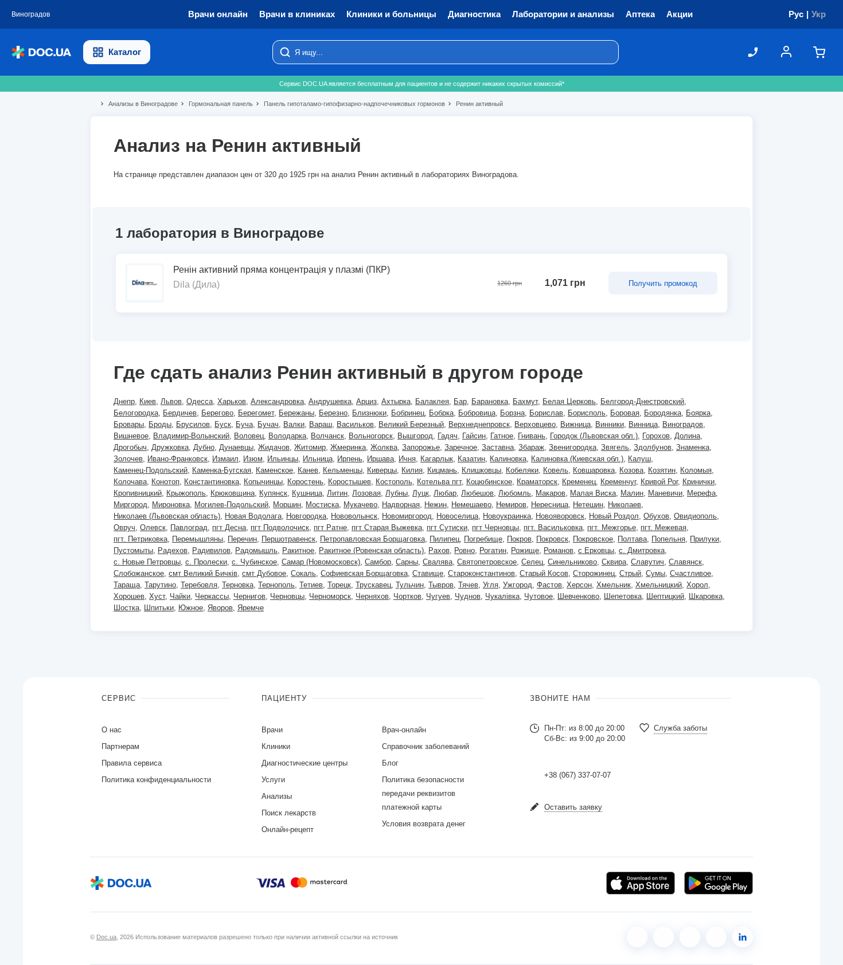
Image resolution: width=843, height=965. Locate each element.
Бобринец (407, 413)
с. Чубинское (254, 562)
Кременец (579, 481)
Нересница (549, 504)
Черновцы (287, 596)
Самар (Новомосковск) (321, 562)
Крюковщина (232, 493)
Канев (308, 470)
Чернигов (249, 596)
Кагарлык (436, 458)
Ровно (464, 550)
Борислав (546, 413)
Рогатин (492, 550)
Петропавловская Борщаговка (372, 539)
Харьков (231, 401)
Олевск (153, 527)
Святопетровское (487, 562)
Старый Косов (544, 573)
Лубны (396, 493)
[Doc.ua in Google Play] (718, 883)
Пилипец (444, 539)
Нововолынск (354, 516)
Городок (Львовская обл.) (594, 435)
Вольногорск (371, 435)
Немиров (511, 504)
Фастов (549, 584)
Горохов (656, 435)
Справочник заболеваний (425, 746)
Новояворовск (560, 516)
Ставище (427, 573)
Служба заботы (680, 728)
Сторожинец (594, 573)
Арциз (366, 401)
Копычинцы (263, 481)
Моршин (287, 504)
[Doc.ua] (41, 52)
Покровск (552, 539)
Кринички (698, 481)
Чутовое (538, 596)
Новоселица (457, 516)
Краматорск (537, 481)
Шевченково (578, 596)
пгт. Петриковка (140, 539)
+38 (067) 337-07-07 (577, 775)
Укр (818, 14)
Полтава (632, 539)
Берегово (217, 413)
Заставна (498, 447)
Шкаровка (706, 596)
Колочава (130, 481)
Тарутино (160, 584)
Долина (687, 435)
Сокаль (303, 573)
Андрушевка (330, 401)
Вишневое (131, 435)
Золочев (128, 458)
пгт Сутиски (447, 527)
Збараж (531, 447)
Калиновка (508, 458)
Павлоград (189, 527)
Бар (460, 401)
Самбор (378, 562)
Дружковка (170, 447)
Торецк (339, 584)
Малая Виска (593, 493)
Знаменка (692, 447)
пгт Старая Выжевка (387, 527)
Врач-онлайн (404, 729)
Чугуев (438, 596)
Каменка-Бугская (221, 470)
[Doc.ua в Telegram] (690, 937)
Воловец (249, 435)
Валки (294, 424)
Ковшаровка (594, 470)
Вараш (320, 424)
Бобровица (476, 413)
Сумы (655, 573)
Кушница (307, 493)
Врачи (272, 729)
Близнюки (369, 413)
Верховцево (535, 424)
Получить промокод (663, 283)
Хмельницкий (658, 584)
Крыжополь (186, 493)
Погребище (483, 539)
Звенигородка (572, 447)
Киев (147, 401)
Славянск (685, 562)
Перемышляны (197, 539)
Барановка (489, 401)
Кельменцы (342, 470)
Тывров (441, 584)
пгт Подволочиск (280, 527)
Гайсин (474, 435)
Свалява (437, 562)
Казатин (471, 458)
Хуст (157, 596)
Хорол (697, 584)
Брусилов (193, 424)
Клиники (276, 746)
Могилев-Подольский (231, 504)
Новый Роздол (614, 516)
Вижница (575, 424)
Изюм (253, 458)
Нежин (435, 504)
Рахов (439, 550)
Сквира (614, 562)
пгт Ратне (330, 527)
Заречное (460, 447)
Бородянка (662, 413)
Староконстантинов (481, 573)
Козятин (662, 470)
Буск (222, 424)
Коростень (305, 481)
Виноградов (682, 424)
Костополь (394, 481)
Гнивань (531, 435)
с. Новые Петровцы (147, 562)
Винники (609, 424)
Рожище (525, 550)
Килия (412, 470)
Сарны (407, 562)
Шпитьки (159, 607)
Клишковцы (481, 470)
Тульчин (410, 584)
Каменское (274, 470)
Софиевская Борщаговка (364, 573)
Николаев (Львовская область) (167, 516)
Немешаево (471, 504)
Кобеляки (522, 470)
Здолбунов (653, 447)
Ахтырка (396, 401)
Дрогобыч (130, 447)
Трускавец (373, 584)
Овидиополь (695, 516)
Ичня (407, 458)
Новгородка (306, 516)
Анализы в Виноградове (138, 103)
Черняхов (372, 596)
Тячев (468, 584)
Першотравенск (288, 539)
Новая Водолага (253, 516)
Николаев (624, 504)
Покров (519, 539)
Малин (631, 493)
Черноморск (330, 596)
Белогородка (136, 413)
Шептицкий (665, 596)
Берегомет (256, 413)
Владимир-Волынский (191, 435)
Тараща (127, 584)
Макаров (550, 493)
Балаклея (432, 401)
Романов (558, 550)
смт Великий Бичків (203, 573)
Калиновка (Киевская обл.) (577, 458)
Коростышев (349, 481)
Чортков (407, 596)
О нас (112, 729)
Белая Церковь (569, 401)
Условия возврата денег (424, 823)
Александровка (277, 401)
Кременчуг (618, 481)
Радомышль (256, 550)
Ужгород (517, 584)
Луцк (420, 493)
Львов (171, 401)
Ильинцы (282, 458)
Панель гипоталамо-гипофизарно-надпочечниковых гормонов (349, 103)
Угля (490, 584)
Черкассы (212, 596)
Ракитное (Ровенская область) (371, 550)
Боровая (624, 413)
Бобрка (441, 413)
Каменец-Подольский (151, 470)
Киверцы (382, 470)
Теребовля (199, 584)
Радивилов (211, 550)
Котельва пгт (439, 481)
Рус (796, 14)
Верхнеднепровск (479, 424)
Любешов (477, 493)
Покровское (593, 539)
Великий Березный (411, 424)
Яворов (220, 607)
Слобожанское (139, 573)
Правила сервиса (132, 763)
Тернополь (276, 584)
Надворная (401, 504)
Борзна (512, 413)
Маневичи (665, 493)
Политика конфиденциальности (156, 779)
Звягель (615, 447)
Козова (631, 470)
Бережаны (296, 413)
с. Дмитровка (642, 550)
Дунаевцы (236, 447)
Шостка (126, 607)
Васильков (355, 424)
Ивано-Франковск (177, 458)
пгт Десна (229, 527)
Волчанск (327, 435)
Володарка (287, 435)
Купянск (273, 493)
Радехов (173, 550)
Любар (445, 493)
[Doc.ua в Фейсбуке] (637, 937)
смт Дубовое (264, 573)
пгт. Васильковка (553, 527)
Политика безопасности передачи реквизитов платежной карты (423, 793)
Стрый (630, 573)
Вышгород (415, 435)
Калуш (639, 458)
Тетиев (311, 584)
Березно (333, 413)
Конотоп (165, 481)
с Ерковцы (596, 550)
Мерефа (701, 493)
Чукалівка (502, 596)
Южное (190, 607)
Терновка (237, 584)
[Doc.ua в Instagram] (663, 937)
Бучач (268, 424)
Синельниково (572, 562)
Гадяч (448, 435)
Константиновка (211, 481)
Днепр (124, 401)
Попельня (668, 539)
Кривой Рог (659, 481)
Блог (390, 763)
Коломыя (696, 470)
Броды (160, 424)
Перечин (242, 539)
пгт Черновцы (495, 527)
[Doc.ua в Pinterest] (742, 937)
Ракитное (298, 550)
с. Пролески (206, 562)
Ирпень (349, 458)
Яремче (250, 607)
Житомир (310, 447)
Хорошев (129, 596)
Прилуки (704, 539)
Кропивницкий (138, 493)
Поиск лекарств (289, 813)
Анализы (277, 796)
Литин (337, 493)
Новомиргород (407, 516)
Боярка (698, 413)
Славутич (647, 562)
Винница (643, 424)
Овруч (124, 527)
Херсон (579, 584)
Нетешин (588, 504)
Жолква (383, 447)
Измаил (225, 458)
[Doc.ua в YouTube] (716, 937)
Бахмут (525, 401)
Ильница (318, 458)
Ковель (555, 470)
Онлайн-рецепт (288, 829)
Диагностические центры (305, 763)
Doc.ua (106, 936)
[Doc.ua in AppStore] (640, 883)
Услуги (273, 779)
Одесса (199, 401)
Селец (532, 562)
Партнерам (120, 746)
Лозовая (366, 493)
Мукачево (360, 504)
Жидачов (274, 447)
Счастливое (690, 573)
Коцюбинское (489, 481)
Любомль (514, 493)
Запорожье (421, 447)
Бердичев (180, 413)
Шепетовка (623, 596)
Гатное (501, 435)
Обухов (656, 516)
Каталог (124, 52)
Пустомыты (133, 550)
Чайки (180, 596)
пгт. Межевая (663, 527)
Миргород (130, 504)
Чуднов (468, 596)
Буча (244, 424)
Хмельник (613, 584)
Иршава (380, 458)
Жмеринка (348, 447)
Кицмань (442, 470)
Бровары (129, 424)
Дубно (203, 447)
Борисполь (587, 413)
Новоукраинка (507, 516)
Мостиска (322, 504)
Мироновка (171, 504)
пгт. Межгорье (611, 527)
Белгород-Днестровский (642, 401)
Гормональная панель (216, 103)
